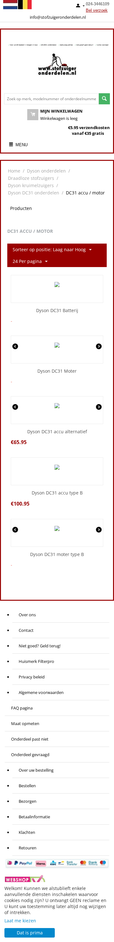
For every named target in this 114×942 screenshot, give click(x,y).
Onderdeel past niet (29, 739)
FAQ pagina (22, 708)
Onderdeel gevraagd (30, 754)
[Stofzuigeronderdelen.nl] (57, 66)
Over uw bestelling (36, 770)
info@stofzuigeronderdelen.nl (58, 17)
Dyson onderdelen (46, 171)
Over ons (27, 615)
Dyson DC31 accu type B (57, 493)
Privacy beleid (32, 677)
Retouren (27, 848)
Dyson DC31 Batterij (57, 310)
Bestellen (27, 785)
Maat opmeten (25, 723)
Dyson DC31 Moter (57, 371)
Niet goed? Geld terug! (39, 646)
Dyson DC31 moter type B (57, 554)
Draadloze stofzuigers (31, 178)
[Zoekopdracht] (104, 98)
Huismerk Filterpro (36, 661)
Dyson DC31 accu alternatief (57, 432)
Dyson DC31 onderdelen (33, 193)
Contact (26, 630)
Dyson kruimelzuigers (31, 185)
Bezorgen (27, 801)
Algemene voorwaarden (41, 692)
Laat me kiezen (20, 921)
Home (14, 171)
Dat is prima (30, 933)
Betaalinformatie (34, 817)
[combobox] (51, 98)
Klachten (27, 832)
